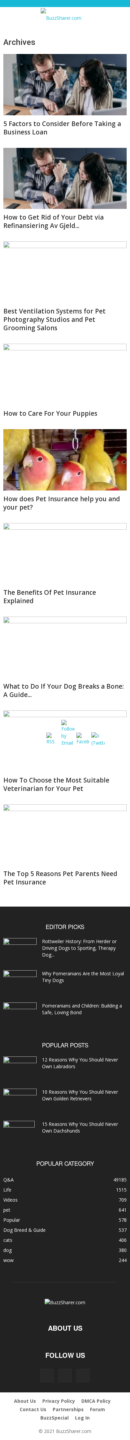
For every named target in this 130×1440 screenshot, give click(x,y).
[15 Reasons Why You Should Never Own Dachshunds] (19, 1132)
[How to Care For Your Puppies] (65, 374)
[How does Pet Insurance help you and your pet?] (65, 460)
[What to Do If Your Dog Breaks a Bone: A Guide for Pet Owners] (65, 647)
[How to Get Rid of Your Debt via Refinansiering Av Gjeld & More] (65, 178)
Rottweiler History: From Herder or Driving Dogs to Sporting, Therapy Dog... (79, 948)
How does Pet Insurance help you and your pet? (61, 503)
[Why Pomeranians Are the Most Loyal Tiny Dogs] (20, 982)
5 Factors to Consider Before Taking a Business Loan (62, 127)
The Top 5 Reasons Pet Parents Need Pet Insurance (60, 877)
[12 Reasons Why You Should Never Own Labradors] (20, 1066)
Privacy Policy (58, 1401)
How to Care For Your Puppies (50, 413)
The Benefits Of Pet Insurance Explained (49, 596)
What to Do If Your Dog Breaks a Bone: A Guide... (63, 690)
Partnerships (68, 1409)
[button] (14, 16)
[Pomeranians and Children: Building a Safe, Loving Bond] (20, 1014)
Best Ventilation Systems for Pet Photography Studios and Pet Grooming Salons (54, 319)
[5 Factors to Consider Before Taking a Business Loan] (65, 84)
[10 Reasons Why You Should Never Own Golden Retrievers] (20, 1100)
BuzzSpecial (54, 1418)
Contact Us (33, 1409)
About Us (25, 1401)
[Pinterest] (65, 1375)
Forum (97, 1409)
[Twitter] (83, 1375)
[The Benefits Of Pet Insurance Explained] (65, 553)
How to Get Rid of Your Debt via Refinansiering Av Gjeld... (53, 221)
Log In (82, 1418)
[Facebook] (47, 1375)
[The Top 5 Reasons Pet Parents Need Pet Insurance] (65, 835)
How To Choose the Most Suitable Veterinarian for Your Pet (56, 784)
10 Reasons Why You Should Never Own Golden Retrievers (80, 1095)
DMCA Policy (96, 1401)
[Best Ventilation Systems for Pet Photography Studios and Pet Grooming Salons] (65, 272)
